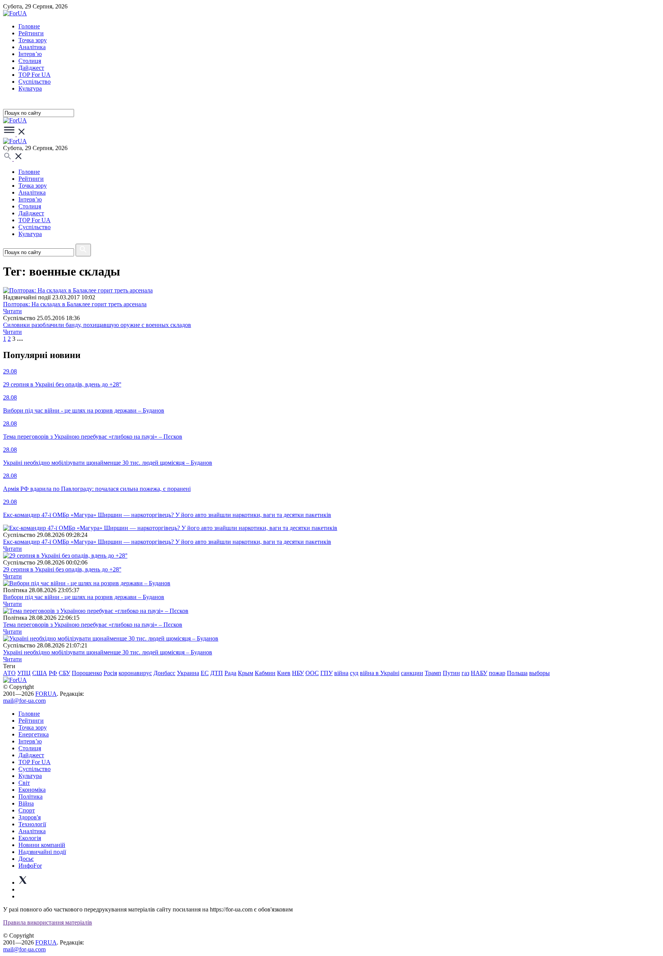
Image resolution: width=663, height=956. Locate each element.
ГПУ (326, 673)
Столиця (29, 61)
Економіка (32, 789)
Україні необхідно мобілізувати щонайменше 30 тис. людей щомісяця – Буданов (107, 652)
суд (354, 673)
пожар (497, 673)
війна (341, 673)
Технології (32, 824)
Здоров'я (29, 817)
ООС (312, 673)
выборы (539, 673)
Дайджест (31, 67)
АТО (9, 673)
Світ (24, 782)
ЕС (205, 673)
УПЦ (24, 673)
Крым (245, 673)
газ (465, 673)
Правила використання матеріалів (47, 922)
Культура (30, 88)
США (39, 673)
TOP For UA (34, 74)
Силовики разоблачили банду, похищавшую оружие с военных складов (97, 325)
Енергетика (33, 734)
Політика (30, 796)
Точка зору (32, 40)
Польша (517, 673)
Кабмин (265, 673)
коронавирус (135, 673)
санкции (412, 673)
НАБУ (479, 673)
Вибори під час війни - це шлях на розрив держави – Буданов (83, 597)
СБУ (64, 673)
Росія (110, 673)
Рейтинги (31, 33)
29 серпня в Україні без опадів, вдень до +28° (62, 569)
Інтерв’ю (30, 54)
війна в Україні (379, 673)
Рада (230, 673)
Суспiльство (34, 81)
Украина (188, 673)
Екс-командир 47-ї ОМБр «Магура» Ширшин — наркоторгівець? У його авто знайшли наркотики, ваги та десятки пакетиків (167, 541)
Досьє (26, 858)
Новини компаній (41, 845)
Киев (283, 673)
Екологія (29, 838)
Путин (451, 673)
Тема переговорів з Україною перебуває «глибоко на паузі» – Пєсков (92, 624)
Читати (12, 311)
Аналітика (32, 47)
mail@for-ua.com (24, 700)
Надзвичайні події (42, 852)
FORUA (46, 693)
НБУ (298, 673)
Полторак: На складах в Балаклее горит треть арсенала (75, 304)
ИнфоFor (30, 865)
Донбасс (164, 673)
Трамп (433, 673)
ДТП (216, 673)
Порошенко (87, 673)
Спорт (26, 810)
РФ (53, 673)
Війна (26, 803)
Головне (29, 26)
